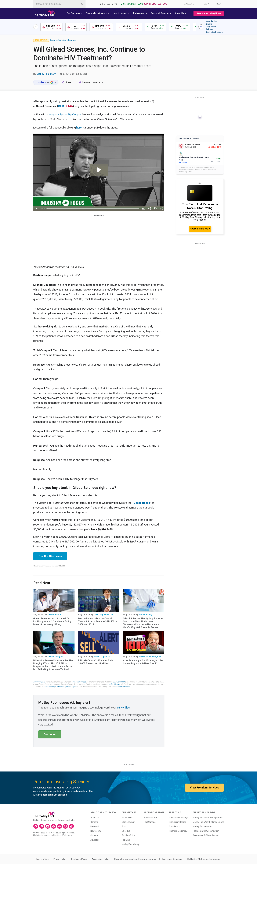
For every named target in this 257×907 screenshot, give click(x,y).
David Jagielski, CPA (103, 614)
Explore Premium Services (63, 40)
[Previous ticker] (35, 26)
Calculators (174, 826)
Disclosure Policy (79, 859)
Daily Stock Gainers (211, 28)
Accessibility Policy (100, 859)
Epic (124, 826)
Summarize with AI (91, 82)
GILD (61, 106)
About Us (94, 817)
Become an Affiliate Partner (206, 835)
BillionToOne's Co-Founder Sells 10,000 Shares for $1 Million (95, 662)
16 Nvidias (123, 707)
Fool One (126, 840)
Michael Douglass (79, 682)
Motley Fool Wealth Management (208, 822)
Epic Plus (126, 831)
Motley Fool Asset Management (208, 817)
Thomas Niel (55, 614)
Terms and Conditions (172, 859)
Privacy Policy (60, 859)
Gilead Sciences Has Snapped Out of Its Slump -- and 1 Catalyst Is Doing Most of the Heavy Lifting (53, 621)
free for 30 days (113, 684)
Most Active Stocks (211, 22)
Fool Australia (150, 817)
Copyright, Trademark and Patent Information (135, 859)
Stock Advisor (128, 822)
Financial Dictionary (178, 831)
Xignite (56, 835)
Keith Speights (56, 656)
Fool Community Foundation (206, 831)
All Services (127, 817)
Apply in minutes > (200, 228)
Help (219, 4)
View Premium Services (204, 787)
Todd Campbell (118, 682)
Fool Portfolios (128, 835)
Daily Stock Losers (215, 32)
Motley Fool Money (130, 844)
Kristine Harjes (39, 682)
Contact (94, 835)
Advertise (94, 840)
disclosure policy (123, 687)
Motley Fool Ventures (203, 826)
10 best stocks (141, 502)
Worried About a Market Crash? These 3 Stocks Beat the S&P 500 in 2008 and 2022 (97, 621)
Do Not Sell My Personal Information (204, 859)
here (79, 127)
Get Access (183, 163)
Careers (94, 822)
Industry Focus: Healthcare (65, 114)
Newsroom (95, 831)
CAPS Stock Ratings (178, 817)
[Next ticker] (200, 26)
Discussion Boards (177, 822)
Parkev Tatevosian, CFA (150, 656)
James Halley (145, 614)
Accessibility (190, 4)
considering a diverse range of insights (60, 687)
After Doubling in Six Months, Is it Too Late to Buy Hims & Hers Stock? (143, 662)
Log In (206, 4)
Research (94, 826)
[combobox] (59, 4)
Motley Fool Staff (46, 74)
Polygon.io (67, 835)
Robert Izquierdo (102, 656)
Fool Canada (150, 822)
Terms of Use (42, 859)
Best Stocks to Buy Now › (208, 13)
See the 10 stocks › (50, 556)
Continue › (50, 734)
